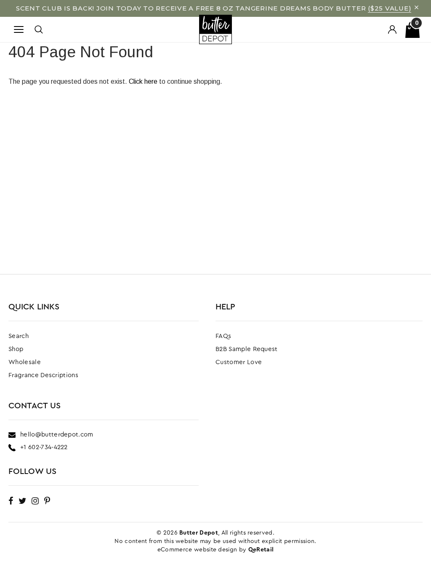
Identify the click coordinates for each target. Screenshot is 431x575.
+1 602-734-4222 (44, 447)
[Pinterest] (47, 501)
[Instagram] (35, 501)
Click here (144, 81)
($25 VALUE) (389, 8)
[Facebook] (10, 501)
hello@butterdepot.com (56, 434)
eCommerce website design (198, 550)
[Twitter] (23, 501)
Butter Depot (198, 533)
